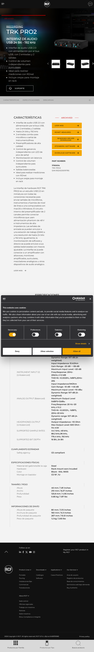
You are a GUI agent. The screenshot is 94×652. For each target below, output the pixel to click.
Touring (22, 578)
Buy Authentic (72, 588)
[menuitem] (84, 636)
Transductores (24, 588)
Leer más (18, 270)
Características (11, 100)
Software (39, 578)
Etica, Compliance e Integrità (29, 617)
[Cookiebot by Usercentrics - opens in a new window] (74, 299)
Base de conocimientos (75, 581)
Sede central (23, 601)
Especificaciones (31, 100)
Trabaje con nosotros (27, 607)
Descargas (48, 100)
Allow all (76, 351)
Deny (17, 351)
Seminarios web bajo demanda (78, 584)
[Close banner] (90, 299)
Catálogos (40, 575)
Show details (80, 344)
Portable (22, 575)
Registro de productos (75, 578)
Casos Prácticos (57, 575)
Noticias (22, 610)
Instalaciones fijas (25, 581)
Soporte (19, 88)
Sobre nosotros (24, 614)
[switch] (35, 335)
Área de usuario (72, 575)
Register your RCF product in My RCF (75, 551)
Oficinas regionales (26, 604)
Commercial (23, 584)
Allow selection (47, 351)
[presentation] (48, 64)
